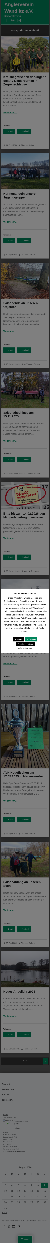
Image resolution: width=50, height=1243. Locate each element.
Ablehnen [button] (18, 639)
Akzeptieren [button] (31, 639)
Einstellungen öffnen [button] (25, 644)
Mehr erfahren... (25, 648)
